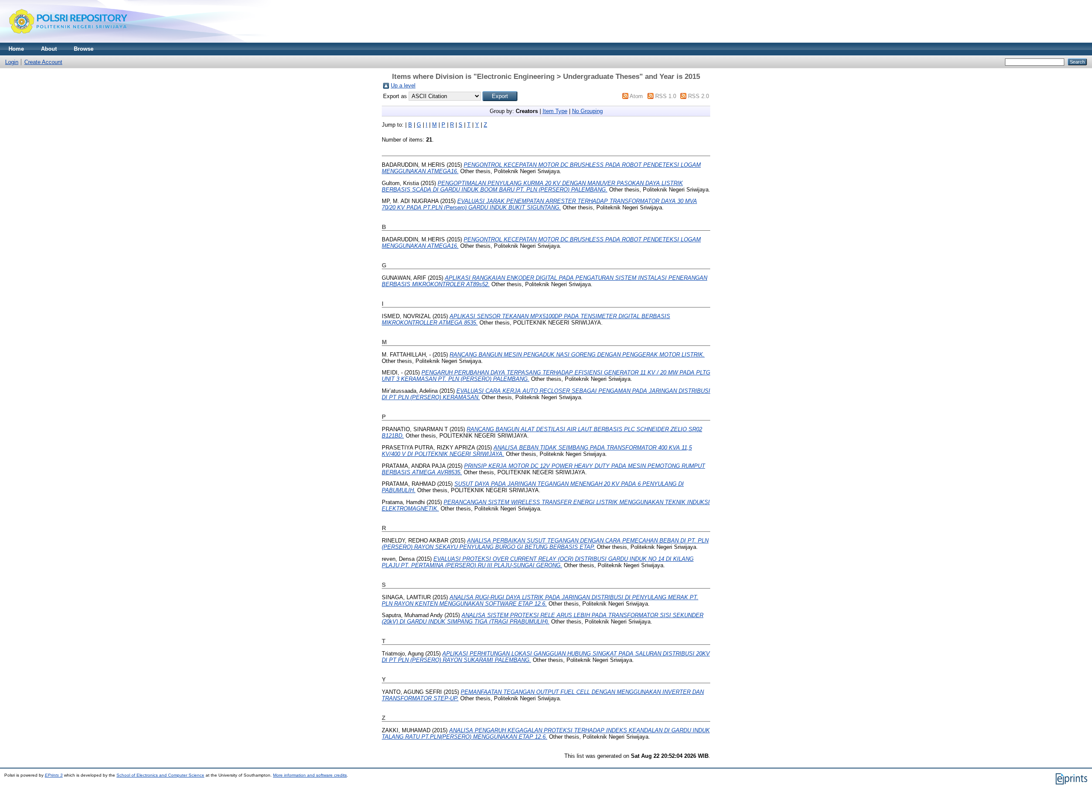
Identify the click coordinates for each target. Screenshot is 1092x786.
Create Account (43, 62)
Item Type (555, 111)
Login (11, 62)
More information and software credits (310, 775)
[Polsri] (68, 41)
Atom (636, 96)
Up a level (403, 85)
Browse (83, 49)
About (49, 49)
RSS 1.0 (665, 96)
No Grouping (587, 111)
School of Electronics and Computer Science (160, 775)
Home (16, 49)
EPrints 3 (54, 775)
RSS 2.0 (698, 96)
